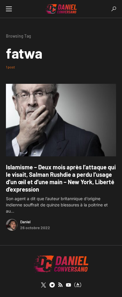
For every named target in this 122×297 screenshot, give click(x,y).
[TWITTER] (43, 285)
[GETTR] (60, 285)
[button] (9, 9)
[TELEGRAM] (52, 285)
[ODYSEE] (77, 285)
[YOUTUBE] (68, 285)
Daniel (25, 221)
